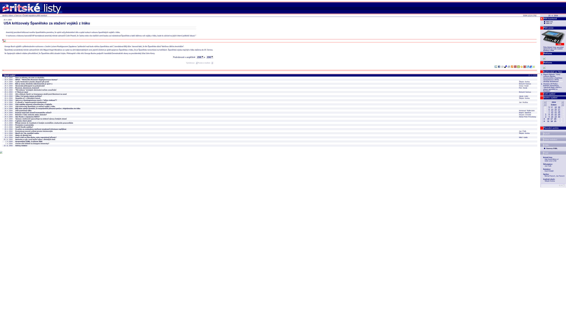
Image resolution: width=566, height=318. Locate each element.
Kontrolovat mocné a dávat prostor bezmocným (34, 131)
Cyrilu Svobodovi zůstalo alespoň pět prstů (32, 82)
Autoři (546, 133)
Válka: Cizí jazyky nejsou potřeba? (28, 96)
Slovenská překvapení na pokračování (30, 86)
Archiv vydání (550, 97)
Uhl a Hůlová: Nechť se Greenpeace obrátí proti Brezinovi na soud (41, 94)
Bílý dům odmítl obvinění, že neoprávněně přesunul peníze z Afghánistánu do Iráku (47, 108)
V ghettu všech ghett (23, 121)
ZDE (199, 57)
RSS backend (550, 18)
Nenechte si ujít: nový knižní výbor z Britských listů (35, 139)
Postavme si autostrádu (24, 125)
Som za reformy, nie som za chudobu (29, 77)
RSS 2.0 (549, 23)
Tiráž (545, 153)
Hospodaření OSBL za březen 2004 (28, 141)
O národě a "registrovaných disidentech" (31, 102)
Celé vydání (549, 94)
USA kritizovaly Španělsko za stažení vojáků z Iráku (35, 106)
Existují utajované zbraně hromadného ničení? (33, 113)
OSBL (546, 145)
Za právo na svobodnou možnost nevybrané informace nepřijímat (40, 129)
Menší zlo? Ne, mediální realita (27, 133)
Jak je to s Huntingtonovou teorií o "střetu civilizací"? (36, 100)
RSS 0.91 (549, 22)
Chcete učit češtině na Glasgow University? (32, 143)
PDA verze (548, 28)
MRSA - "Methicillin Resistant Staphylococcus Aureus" (36, 80)
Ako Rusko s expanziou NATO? (27, 117)
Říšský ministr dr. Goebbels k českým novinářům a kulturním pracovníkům (44, 123)
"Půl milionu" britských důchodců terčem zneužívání (35, 90)
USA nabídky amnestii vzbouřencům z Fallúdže (33, 104)
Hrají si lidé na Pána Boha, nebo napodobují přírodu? (36, 137)
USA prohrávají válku (23, 110)
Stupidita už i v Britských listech (27, 98)
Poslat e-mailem (204, 63)
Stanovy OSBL (552, 148)
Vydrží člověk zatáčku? (24, 127)
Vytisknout (190, 63)
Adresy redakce (21, 145)
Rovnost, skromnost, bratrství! (27, 88)
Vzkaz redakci (550, 139)
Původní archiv (551, 128)
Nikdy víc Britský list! (23, 135)
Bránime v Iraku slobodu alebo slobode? (31, 115)
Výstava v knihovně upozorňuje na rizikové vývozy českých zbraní (41, 119)
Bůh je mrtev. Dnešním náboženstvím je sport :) (33, 84)
